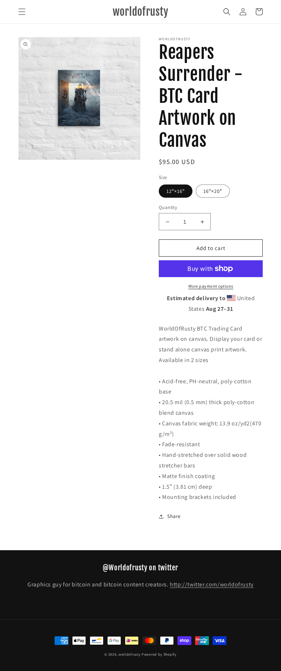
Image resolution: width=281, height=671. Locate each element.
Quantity (168, 207)
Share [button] (174, 516)
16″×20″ (212, 191)
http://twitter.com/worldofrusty (212, 584)
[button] (22, 12)
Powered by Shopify (159, 654)
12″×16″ (175, 191)
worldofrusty (129, 654)
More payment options (210, 286)
